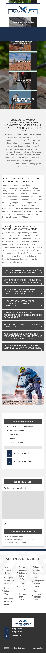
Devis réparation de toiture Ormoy (38, 595)
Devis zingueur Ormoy (8, 570)
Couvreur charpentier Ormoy (23, 597)
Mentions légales (36, 648)
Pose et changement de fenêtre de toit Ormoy (24, 573)
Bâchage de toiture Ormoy (9, 591)
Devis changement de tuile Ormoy (39, 582)
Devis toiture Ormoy (22, 586)
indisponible (22, 453)
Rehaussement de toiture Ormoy (38, 570)
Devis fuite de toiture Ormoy (8, 601)
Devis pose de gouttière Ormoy (9, 580)
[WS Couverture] (23, 10)
